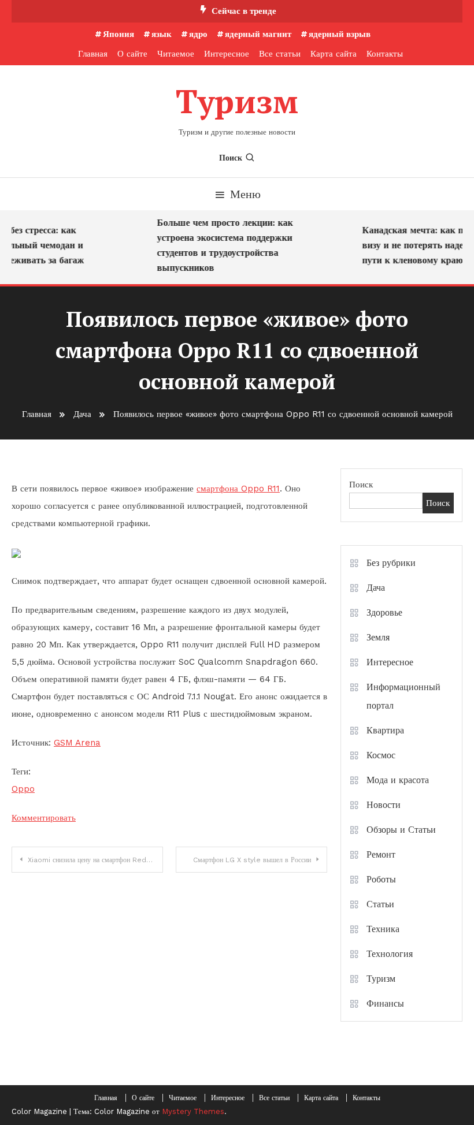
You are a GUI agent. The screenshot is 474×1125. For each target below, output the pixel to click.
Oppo (23, 789)
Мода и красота (397, 779)
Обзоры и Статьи (401, 829)
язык (161, 34)
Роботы (381, 879)
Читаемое (175, 54)
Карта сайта (333, 54)
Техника (382, 928)
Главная (93, 54)
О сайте (132, 54)
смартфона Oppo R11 (238, 488)
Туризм (237, 101)
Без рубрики (391, 562)
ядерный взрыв (340, 34)
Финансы (385, 1003)
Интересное (226, 54)
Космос (380, 755)
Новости (383, 804)
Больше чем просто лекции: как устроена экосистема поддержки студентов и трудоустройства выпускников (221, 245)
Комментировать (44, 818)
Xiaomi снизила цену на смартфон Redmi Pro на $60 (95, 860)
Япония (118, 34)
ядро (198, 34)
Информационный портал (403, 696)
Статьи (380, 904)
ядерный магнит (258, 34)
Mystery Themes (193, 1111)
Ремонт (380, 854)
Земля (378, 637)
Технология (389, 953)
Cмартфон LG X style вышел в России (252, 860)
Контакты (384, 54)
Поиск (230, 157)
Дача (375, 587)
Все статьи (280, 54)
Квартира (385, 730)
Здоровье (384, 612)
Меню (245, 194)
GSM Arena (77, 742)
